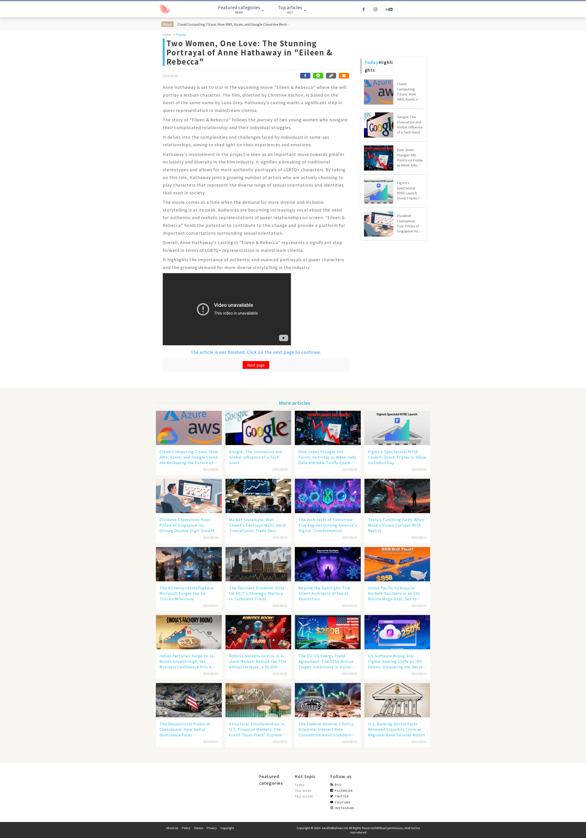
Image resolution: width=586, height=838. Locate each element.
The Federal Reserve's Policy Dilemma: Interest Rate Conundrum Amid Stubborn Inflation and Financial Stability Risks (326, 729)
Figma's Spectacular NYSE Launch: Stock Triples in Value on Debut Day (397, 457)
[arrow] (174, 9)
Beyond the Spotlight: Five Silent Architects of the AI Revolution (324, 593)
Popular (181, 34)
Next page (256, 365)
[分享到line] (318, 76)
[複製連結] (331, 76)
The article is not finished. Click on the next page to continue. (256, 352)
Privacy (212, 828)
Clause (198, 828)
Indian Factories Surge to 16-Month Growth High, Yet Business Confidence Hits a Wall (187, 661)
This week (303, 790)
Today (300, 784)
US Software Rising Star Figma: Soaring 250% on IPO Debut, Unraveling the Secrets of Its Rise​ (397, 661)
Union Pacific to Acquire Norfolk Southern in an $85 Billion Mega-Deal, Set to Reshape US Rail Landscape (394, 593)
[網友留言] (344, 76)
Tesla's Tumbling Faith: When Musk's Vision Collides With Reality (396, 525)
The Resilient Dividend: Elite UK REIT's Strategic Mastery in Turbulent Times (257, 593)
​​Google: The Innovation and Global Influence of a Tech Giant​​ (255, 457)
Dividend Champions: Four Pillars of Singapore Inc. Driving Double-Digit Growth (187, 525)
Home (167, 34)
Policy (186, 828)
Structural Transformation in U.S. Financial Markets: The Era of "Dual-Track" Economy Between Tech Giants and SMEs (257, 729)
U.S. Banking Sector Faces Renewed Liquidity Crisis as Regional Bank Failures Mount (396, 729)
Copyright (227, 828)
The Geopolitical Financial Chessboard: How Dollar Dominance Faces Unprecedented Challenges (185, 729)
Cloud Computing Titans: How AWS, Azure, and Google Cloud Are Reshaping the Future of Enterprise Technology (234, 24)
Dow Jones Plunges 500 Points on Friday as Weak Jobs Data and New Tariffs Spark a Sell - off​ (327, 457)
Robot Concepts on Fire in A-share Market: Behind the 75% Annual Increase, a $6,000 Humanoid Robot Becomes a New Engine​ (257, 661)
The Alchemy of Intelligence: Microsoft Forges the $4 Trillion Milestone (187, 593)
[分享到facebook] (305, 76)
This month (304, 796)
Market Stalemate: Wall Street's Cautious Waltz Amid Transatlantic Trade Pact (257, 525)
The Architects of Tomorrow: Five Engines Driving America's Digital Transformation (327, 525)
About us (172, 828)
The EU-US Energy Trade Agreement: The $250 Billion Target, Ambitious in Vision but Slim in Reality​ (325, 661)
